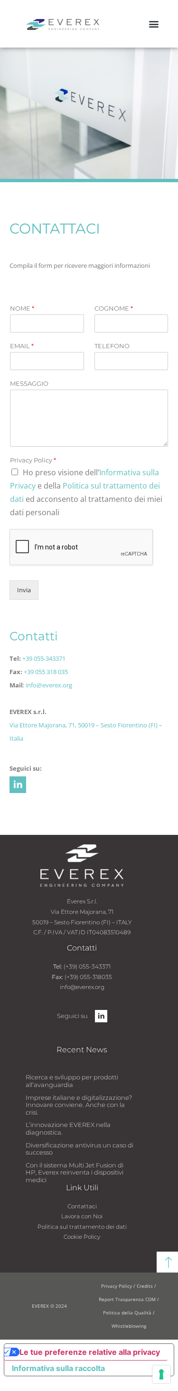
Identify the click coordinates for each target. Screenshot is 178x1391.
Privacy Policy (33, 460)
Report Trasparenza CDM (127, 1299)
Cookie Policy (82, 1236)
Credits (145, 1286)
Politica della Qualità (127, 1312)
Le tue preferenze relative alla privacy (89, 1352)
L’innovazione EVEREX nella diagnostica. (68, 1128)
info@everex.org (49, 685)
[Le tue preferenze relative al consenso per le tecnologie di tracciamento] (161, 1374)
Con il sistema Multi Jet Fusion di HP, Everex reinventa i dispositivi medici (74, 1172)
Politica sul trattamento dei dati (82, 1226)
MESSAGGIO (29, 383)
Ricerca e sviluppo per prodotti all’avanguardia (72, 1080)
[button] (153, 24)
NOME (22, 308)
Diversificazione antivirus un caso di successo (79, 1148)
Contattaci (82, 1206)
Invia (24, 590)
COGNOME (113, 308)
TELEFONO (112, 346)
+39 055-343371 (44, 658)
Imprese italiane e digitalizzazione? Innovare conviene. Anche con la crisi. (79, 1105)
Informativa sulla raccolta (58, 1368)
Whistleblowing (129, 1325)
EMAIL (22, 346)
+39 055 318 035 (46, 671)
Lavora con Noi (82, 1216)
